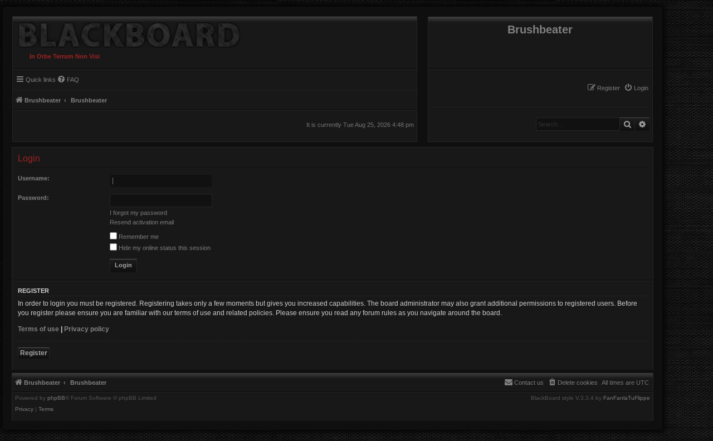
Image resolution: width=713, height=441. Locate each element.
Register (33, 353)
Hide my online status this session (164, 247)
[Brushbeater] (126, 32)
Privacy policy (86, 329)
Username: (34, 178)
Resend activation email (142, 222)
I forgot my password (138, 212)
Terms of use (38, 329)
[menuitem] (636, 88)
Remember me (138, 236)
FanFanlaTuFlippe (626, 398)
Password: (33, 197)
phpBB (56, 398)
